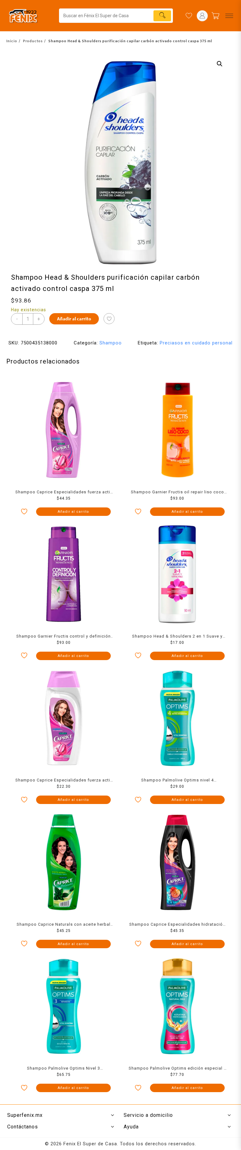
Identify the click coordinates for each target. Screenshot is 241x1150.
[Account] (202, 15)
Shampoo (110, 343)
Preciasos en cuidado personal (196, 343)
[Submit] (162, 15)
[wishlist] (188, 15)
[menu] (229, 15)
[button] (219, 63)
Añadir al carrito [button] (73, 512)
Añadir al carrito (74, 319)
